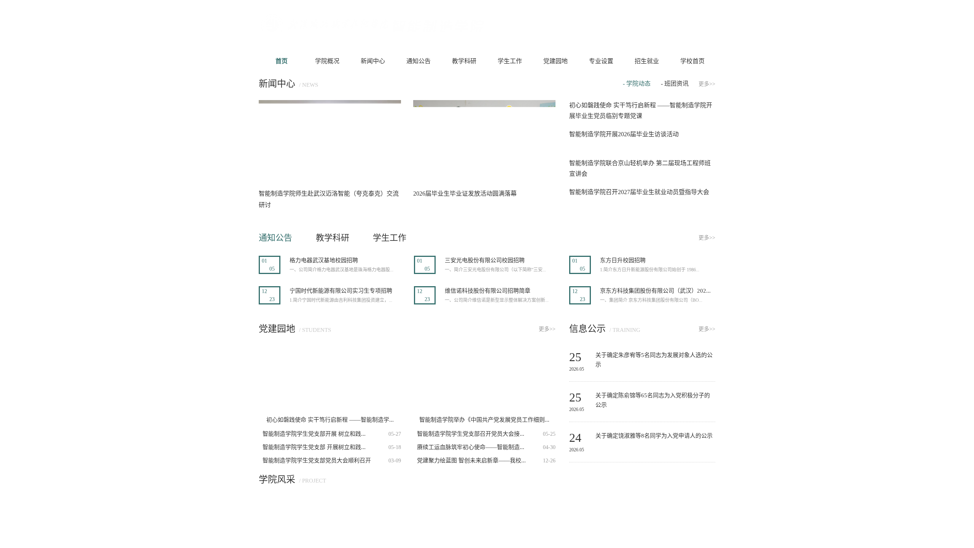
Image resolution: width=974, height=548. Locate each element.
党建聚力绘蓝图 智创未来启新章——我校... (471, 460)
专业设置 (601, 61)
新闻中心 (373, 61)
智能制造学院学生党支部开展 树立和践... (314, 434)
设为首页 (639, 25)
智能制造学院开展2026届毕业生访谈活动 (624, 134)
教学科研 (464, 61)
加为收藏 (669, 25)
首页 (281, 61)
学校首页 (692, 61)
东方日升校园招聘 (623, 260)
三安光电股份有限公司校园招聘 (485, 260)
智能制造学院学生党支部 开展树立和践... (314, 447)
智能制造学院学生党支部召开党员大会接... (470, 434)
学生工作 (510, 61)
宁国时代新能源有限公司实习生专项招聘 (341, 291)
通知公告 (418, 61)
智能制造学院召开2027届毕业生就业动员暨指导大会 (639, 192)
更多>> (707, 84)
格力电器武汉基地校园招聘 (324, 260)
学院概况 (327, 61)
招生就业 (647, 61)
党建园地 (555, 61)
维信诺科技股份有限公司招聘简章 (487, 291)
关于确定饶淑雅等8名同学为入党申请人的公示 (654, 436)
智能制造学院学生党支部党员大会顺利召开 (317, 460)
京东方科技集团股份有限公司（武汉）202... (655, 291)
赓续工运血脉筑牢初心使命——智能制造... (470, 447)
